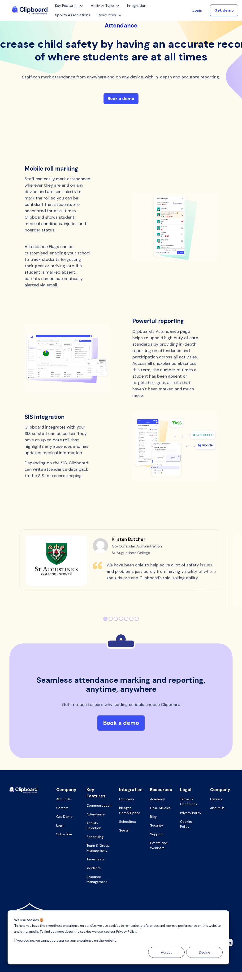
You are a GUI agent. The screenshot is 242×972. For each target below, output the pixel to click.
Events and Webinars (158, 845)
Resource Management (96, 879)
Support (156, 834)
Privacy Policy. (126, 931)
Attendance (95, 814)
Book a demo (121, 98)
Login (197, 10)
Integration (136, 5)
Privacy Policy (190, 813)
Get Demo (64, 816)
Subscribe (64, 834)
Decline (204, 952)
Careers (62, 808)
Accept (166, 952)
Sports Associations (72, 15)
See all (124, 830)
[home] (30, 10)
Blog (153, 816)
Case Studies (160, 808)
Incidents (93, 868)
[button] (69, 5)
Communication (99, 805)
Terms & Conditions (188, 801)
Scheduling (95, 837)
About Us (63, 799)
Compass (126, 799)
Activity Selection (93, 825)
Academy (157, 799)
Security (156, 825)
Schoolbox (127, 821)
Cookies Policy (186, 824)
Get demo (224, 10)
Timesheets (95, 859)
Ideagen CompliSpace (129, 810)
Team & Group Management (97, 848)
